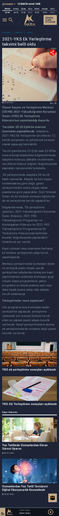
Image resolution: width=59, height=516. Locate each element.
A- (56, 103)
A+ (51, 103)
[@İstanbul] (9, 4)
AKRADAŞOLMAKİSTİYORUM (50, 20)
